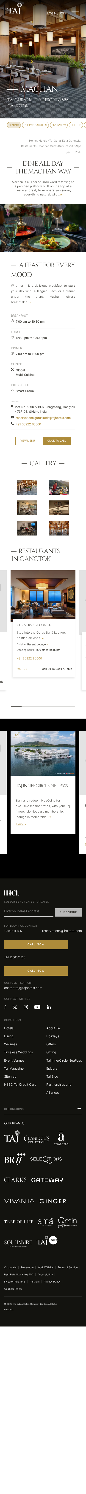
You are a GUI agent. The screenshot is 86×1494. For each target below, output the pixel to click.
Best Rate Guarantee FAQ (18, 1274)
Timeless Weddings (18, 1052)
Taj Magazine (14, 1068)
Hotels (9, 1028)
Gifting (51, 1052)
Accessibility (45, 1274)
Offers (51, 1044)
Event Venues (14, 1060)
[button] (43, 1108)
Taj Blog (52, 1076)
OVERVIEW (59, 125)
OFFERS (76, 125)
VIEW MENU (27, 440)
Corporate (10, 1267)
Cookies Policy (13, 1288)
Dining (8, 1036)
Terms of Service (68, 1267)
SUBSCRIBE (68, 912)
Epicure (51, 1068)
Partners (35, 1281)
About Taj (53, 1028)
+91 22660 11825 (14, 957)
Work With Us (45, 1267)
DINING (14, 125)
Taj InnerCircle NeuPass (64, 1060)
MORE (21, 668)
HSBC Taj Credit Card (20, 1084)
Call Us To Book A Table (57, 668)
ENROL (20, 824)
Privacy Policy (52, 1281)
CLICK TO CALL (56, 440)
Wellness (10, 1044)
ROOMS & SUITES (35, 125)
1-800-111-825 (13, 931)
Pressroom (27, 1267)
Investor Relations (14, 1281)
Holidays (52, 1036)
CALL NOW (36, 944)
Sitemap (10, 1076)
